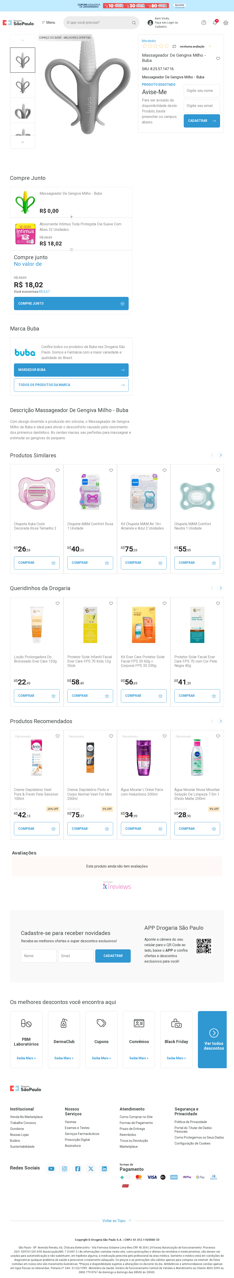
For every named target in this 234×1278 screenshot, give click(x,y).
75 (129, 549)
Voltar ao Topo (114, 1221)
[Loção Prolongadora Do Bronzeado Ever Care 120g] (37, 625)
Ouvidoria (17, 1129)
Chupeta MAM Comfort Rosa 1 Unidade (90, 526)
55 (182, 549)
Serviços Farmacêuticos (82, 1134)
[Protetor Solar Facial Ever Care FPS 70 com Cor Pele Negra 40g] (197, 625)
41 (182, 682)
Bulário (15, 1140)
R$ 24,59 (46, 237)
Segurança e (186, 1111)
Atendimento (132, 1109)
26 (22, 549)
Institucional (22, 1109)
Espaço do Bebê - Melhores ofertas (64, 37)
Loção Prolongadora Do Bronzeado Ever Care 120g (35, 659)
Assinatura (73, 1146)
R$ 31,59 (180, 809)
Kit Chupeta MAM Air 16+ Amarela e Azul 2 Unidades (142, 526)
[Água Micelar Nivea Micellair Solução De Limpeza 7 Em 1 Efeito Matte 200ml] (197, 758)
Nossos (73, 1111)
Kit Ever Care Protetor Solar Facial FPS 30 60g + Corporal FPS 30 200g (143, 661)
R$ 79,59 (73, 809)
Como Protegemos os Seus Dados (199, 1137)
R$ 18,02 (51, 243)
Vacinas (70, 1122)
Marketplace (129, 1146)
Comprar (26, 562)
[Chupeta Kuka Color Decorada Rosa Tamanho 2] (37, 492)
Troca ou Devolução (134, 1140)
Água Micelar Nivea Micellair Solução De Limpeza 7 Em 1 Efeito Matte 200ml (197, 794)
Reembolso (128, 1135)
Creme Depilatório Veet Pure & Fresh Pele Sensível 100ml (36, 794)
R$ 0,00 (49, 211)
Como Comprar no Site (136, 1117)
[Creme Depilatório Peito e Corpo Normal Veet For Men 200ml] (90, 758)
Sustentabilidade (22, 1146)
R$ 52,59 (20, 809)
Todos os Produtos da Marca (44, 385)
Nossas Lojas (19, 1135)
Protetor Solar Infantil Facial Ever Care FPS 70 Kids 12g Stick (89, 661)
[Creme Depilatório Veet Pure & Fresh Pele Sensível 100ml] (37, 758)
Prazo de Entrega (132, 1129)
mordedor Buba (31, 370)
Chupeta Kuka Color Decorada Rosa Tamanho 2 (35, 526)
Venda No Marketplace (26, 1117)
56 (129, 682)
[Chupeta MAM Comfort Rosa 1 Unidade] (90, 492)
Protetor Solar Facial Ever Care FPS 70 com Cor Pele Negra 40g (195, 661)
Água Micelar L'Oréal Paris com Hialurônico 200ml (142, 792)
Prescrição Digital (77, 1140)
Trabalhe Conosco (23, 1123)
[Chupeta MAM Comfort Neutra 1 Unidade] (197, 492)
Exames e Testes (77, 1128)
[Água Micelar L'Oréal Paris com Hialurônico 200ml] (144, 758)
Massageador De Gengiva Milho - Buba (71, 193)
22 (22, 682)
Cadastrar (197, 120)
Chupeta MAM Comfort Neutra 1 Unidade (192, 526)
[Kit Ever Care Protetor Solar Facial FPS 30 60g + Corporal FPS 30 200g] (144, 625)
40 (75, 549)
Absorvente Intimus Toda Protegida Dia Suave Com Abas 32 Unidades (80, 227)
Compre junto (31, 303)
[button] (22, 60)
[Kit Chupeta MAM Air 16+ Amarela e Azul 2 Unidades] (144, 492)
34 (129, 814)
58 (75, 682)
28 (182, 814)
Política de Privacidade (191, 1122)
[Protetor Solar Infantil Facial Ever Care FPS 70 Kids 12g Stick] (90, 625)
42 (22, 814)
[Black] (117, 6)
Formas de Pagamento (136, 1123)
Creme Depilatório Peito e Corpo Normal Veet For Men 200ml (89, 794)
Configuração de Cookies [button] (192, 1143)
